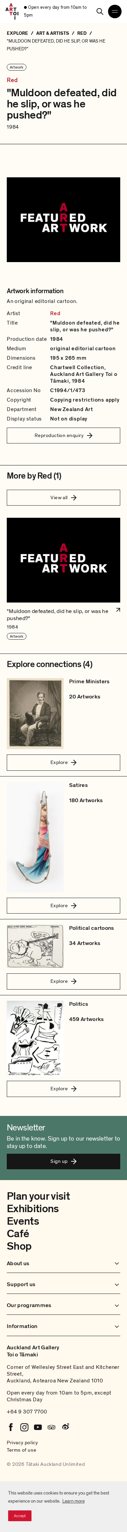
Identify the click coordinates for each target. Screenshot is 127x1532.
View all (59, 497)
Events (23, 1221)
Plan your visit (38, 1196)
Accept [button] (20, 1515)
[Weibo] (65, 1427)
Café (18, 1233)
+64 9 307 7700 (27, 1411)
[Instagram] (24, 1427)
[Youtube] (38, 1427)
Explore (59, 762)
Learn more (73, 1501)
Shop (19, 1246)
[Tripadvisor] (51, 1427)
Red (12, 80)
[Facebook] (11, 1427)
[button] (63, 579)
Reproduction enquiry (59, 435)
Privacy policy (22, 1442)
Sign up (58, 1161)
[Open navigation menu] (115, 11)
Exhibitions (33, 1208)
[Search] (100, 11)
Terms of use (21, 1450)
